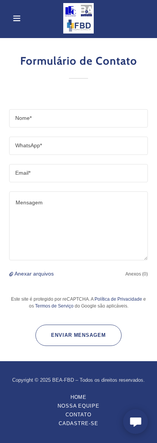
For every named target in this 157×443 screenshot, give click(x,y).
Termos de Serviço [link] (54, 306)
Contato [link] (78, 415)
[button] (19, 18)
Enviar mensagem (78, 335)
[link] (78, 18)
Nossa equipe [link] (78, 406)
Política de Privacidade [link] (118, 299)
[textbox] (78, 118)
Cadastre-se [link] (78, 423)
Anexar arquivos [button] (34, 274)
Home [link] (78, 397)
